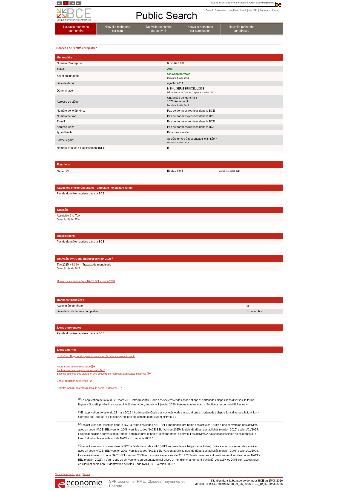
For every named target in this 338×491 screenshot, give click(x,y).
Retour (86, 474)
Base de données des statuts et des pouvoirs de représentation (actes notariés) (101, 373)
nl (59, 3)
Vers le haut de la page (67, 474)
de (72, 3)
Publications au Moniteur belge (74, 366)
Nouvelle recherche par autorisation (200, 28)
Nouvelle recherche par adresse (241, 28)
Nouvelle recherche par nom (117, 28)
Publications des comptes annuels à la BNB (81, 370)
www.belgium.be (265, 2)
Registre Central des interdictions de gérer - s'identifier (87, 388)
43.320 (74, 264)
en (78, 3)
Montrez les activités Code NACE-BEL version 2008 (86, 281)
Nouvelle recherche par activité (159, 28)
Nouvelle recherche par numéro (76, 28)
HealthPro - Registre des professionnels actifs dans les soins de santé (96, 356)
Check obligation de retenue (72, 380)
